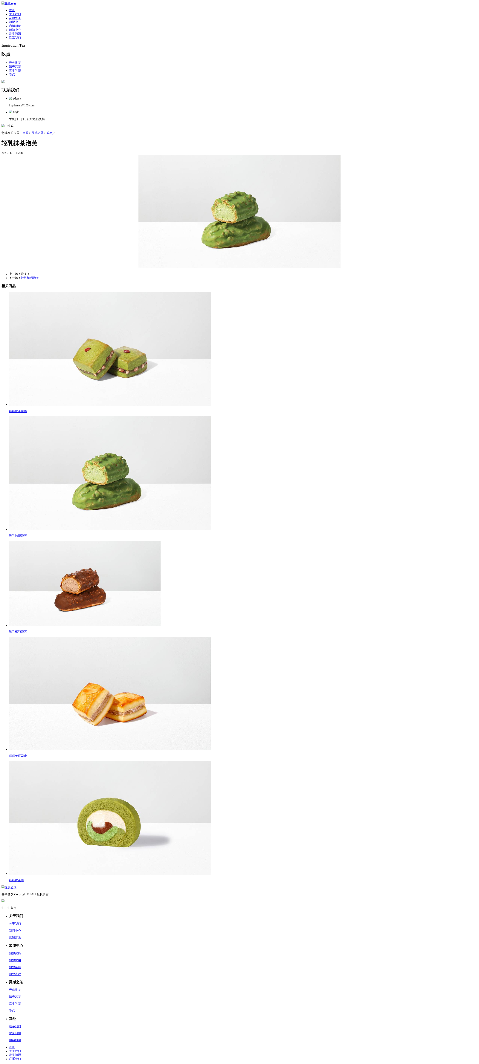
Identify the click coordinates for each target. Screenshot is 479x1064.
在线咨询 (10, 887)
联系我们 (15, 37)
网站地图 (15, 1040)
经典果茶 (15, 62)
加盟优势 (15, 953)
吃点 (12, 74)
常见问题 (15, 33)
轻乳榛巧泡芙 (30, 277)
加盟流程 (15, 974)
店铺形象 (15, 25)
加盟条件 (15, 967)
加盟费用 (15, 960)
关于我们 (15, 14)
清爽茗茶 (15, 66)
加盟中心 (15, 22)
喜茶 (25, 132)
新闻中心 (15, 29)
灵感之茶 (15, 18)
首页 (12, 10)
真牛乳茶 (15, 70)
